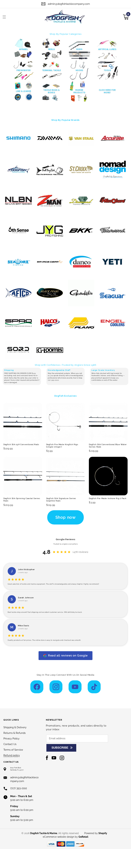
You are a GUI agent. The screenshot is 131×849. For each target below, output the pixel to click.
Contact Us (9, 744)
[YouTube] (75, 686)
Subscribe (60, 747)
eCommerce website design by (60, 836)
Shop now (65, 517)
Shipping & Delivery (14, 727)
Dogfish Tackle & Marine (43, 833)
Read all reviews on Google (68, 655)
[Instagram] (55, 686)
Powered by (95, 833)
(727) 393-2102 (18, 788)
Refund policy (11, 755)
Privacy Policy (11, 738)
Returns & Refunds (14, 732)
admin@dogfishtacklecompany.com (69, 3)
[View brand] (18, 138)
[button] (4, 17)
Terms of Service (13, 749)
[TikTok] (94, 686)
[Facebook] (36, 686)
